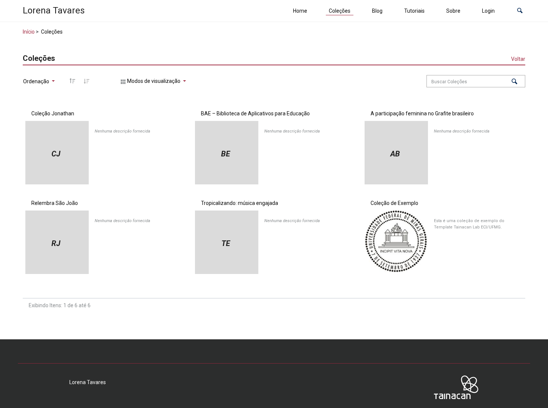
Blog (377, 11)
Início (29, 32)
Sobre (453, 11)
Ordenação (36, 81)
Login (488, 11)
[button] (519, 11)
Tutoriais (414, 11)
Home (300, 11)
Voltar (518, 59)
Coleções (339, 11)
